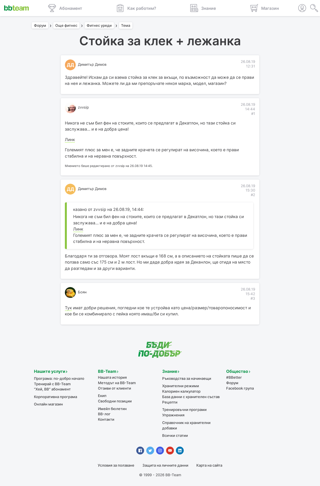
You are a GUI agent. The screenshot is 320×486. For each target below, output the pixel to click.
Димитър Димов (92, 64)
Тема (125, 25)
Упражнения (173, 415)
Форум (40, 25)
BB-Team (107, 371)
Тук (68, 307)
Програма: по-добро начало (59, 378)
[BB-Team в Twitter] (150, 450)
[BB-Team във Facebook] (140, 450)
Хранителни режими (180, 386)
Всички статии (175, 435)
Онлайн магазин (48, 404)
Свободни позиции (115, 401)
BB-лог (104, 414)
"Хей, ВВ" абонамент (52, 389)
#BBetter (234, 377)
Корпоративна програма (55, 397)
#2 (253, 195)
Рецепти (169, 402)
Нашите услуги (49, 371)
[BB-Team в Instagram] (160, 450)
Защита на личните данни (165, 465)
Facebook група (240, 388)
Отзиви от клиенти (114, 388)
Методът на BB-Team (117, 383)
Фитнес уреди (99, 25)
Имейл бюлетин (112, 409)
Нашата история (112, 377)
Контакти (106, 419)
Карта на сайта (209, 465)
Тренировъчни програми (184, 409)
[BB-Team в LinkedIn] (180, 450)
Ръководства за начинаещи (186, 378)
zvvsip (83, 107)
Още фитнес (66, 25)
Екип (102, 396)
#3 (253, 298)
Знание (169, 371)
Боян (82, 292)
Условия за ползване (116, 465)
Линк (70, 139)
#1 (253, 113)
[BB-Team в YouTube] (170, 450)
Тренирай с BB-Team (52, 384)
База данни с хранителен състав (191, 397)
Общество (237, 371)
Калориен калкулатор (181, 391)
